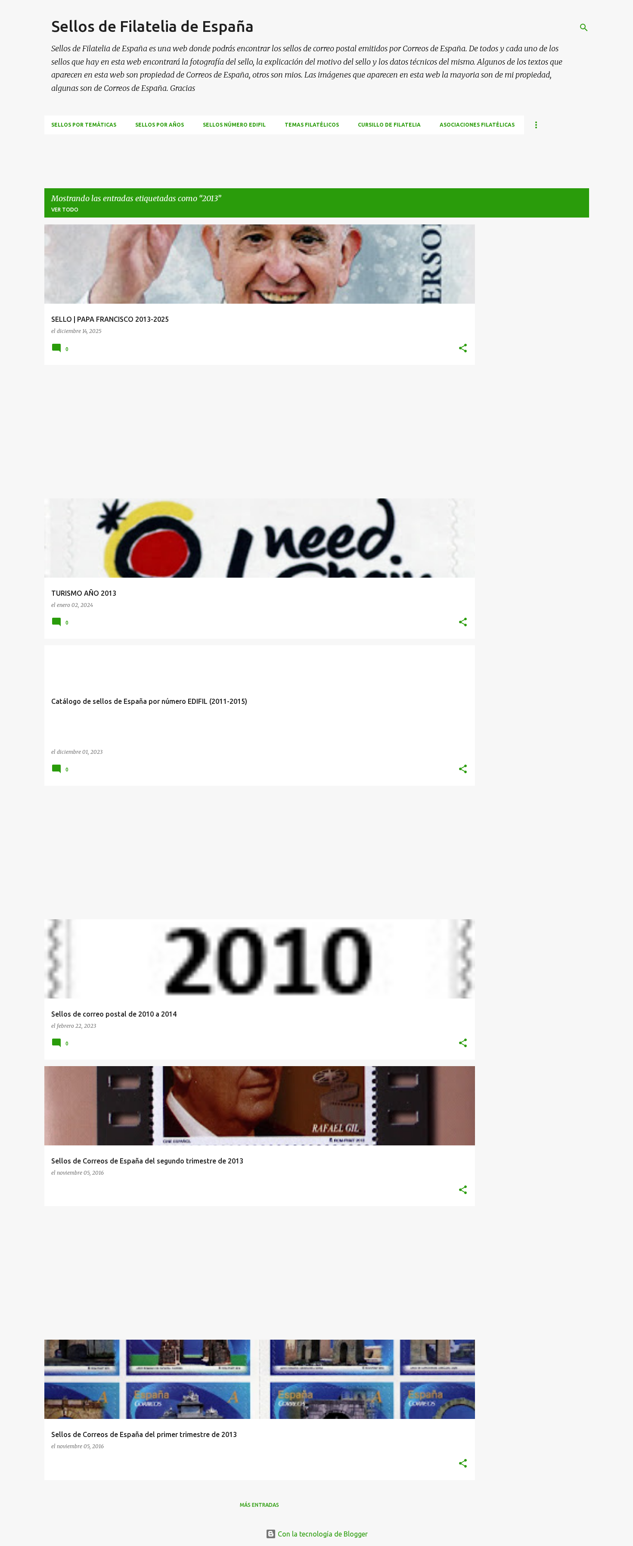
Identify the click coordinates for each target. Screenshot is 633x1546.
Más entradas (259, 1505)
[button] (463, 349)
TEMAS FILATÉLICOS (312, 125)
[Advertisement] (201, 153)
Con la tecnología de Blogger (322, 1534)
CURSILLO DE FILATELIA (389, 125)
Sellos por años (159, 125)
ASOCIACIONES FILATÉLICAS (477, 125)
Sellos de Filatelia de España (152, 26)
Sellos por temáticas (83, 125)
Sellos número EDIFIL (234, 125)
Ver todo (64, 209)
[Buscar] (584, 27)
